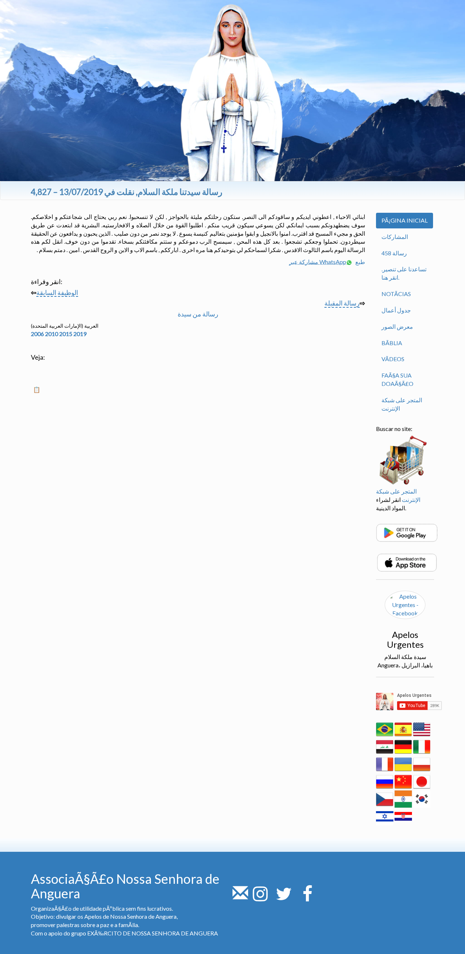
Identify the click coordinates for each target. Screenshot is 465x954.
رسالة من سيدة (198, 314)
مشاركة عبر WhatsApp (317, 261)
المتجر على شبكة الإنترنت (401, 404)
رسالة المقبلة (342, 303)
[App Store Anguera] (407, 561)
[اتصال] (240, 897)
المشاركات (394, 236)
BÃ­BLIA (391, 342)
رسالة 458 (394, 253)
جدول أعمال (396, 310)
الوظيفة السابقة (57, 292)
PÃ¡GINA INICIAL (404, 220)
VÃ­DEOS (392, 358)
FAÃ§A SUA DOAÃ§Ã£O (397, 379)
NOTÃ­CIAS (396, 293)
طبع (359, 261)
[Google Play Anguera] (407, 531)
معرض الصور (397, 326)
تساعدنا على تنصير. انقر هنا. (403, 273)
